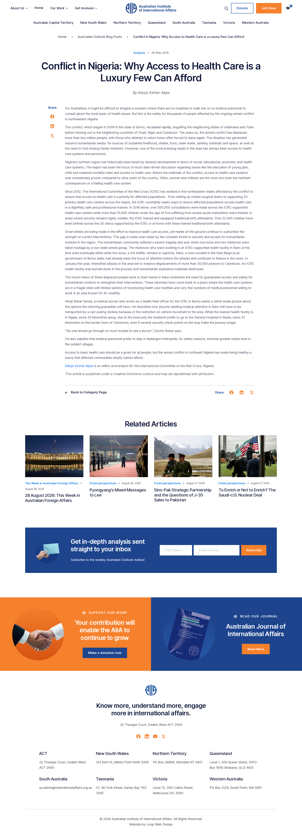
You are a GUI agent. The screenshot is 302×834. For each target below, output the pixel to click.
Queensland (157, 22)
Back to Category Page (88, 392)
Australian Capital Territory (53, 22)
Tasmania (209, 22)
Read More (255, 649)
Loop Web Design (159, 824)
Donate (242, 8)
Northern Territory (127, 22)
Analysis (139, 52)
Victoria (229, 22)
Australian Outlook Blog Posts (100, 37)
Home (39, 8)
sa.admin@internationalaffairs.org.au (65, 787)
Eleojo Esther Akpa (79, 366)
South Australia (183, 22)
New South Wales (93, 22)
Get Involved (84, 8)
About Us (17, 8)
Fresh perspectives (103, 483)
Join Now (269, 8)
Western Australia (255, 22)
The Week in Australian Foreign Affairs (51, 483)
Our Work (57, 8)
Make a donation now (104, 653)
